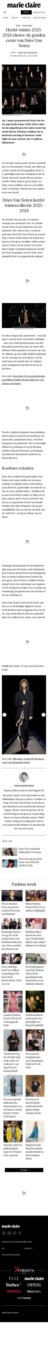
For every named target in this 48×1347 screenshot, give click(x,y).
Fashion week (24, 884)
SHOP (26, 12)
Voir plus (24, 1169)
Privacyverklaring (11, 1254)
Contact (28, 1248)
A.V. (3, 1248)
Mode (5, 17)
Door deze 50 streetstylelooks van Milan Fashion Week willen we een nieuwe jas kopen (23, 380)
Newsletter (39, 12)
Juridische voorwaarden (14, 1242)
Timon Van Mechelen (28, 52)
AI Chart (28, 1242)
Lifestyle (26, 17)
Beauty (15, 17)
